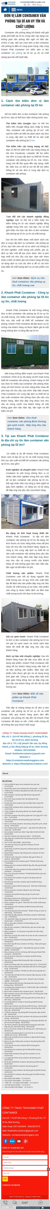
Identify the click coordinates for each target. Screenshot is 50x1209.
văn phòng (16, 53)
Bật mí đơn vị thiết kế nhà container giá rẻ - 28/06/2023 (23, 991)
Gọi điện (5, 1207)
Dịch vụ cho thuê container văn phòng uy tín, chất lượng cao (28, 282)
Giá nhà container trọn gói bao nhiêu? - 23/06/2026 (22, 836)
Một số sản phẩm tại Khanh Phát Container (27, 697)
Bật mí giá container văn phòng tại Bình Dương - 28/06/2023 (25, 1006)
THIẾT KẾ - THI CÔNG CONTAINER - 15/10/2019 (21, 1083)
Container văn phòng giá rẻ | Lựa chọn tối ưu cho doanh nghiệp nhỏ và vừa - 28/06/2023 (23, 1034)
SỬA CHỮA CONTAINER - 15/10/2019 (17, 1081)
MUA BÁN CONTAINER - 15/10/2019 (17, 1078)
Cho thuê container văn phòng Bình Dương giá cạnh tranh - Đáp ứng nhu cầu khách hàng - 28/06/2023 (24, 1026)
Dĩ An (32, 140)
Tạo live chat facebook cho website (28, 1208)
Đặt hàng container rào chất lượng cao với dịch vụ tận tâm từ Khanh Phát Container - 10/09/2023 (25, 899)
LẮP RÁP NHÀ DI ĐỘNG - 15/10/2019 (17, 1085)
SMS (15, 1207)
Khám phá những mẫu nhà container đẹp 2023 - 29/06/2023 (25, 964)
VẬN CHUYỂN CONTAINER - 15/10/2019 (18, 1087)
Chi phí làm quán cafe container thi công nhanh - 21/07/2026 (25, 788)
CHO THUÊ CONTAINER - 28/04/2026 (17, 842)
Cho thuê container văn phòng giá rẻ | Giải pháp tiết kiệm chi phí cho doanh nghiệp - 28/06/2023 (25, 1021)
